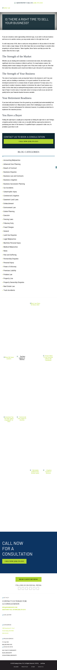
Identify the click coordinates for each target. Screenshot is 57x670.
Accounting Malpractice (11, 160)
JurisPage (42, 663)
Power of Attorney (9, 267)
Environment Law (9, 207)
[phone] (38, 588)
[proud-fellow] (48, 356)
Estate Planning (9, 211)
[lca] (48, 470)
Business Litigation (10, 180)
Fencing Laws (8, 219)
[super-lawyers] (9, 357)
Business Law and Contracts (13, 176)
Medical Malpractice (10, 247)
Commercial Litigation (11, 196)
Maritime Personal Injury (12, 243)
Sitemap (33, 666)
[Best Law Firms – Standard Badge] (35, 303)
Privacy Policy (25, 666)
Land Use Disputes (10, 235)
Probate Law (7, 274)
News (5, 251)
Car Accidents (8, 188)
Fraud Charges (8, 227)
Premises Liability (9, 270)
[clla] (22, 417)
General (6, 231)
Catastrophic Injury (10, 192)
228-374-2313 (5, 633)
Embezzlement (8, 203)
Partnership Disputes (10, 259)
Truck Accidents (9, 290)
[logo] (6, 8)
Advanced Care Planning (11, 164)
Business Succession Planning (14, 184)
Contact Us (40, 666)
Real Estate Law (9, 286)
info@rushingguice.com (9, 607)
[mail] (34, 588)
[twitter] (23, 588)
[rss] (30, 588)
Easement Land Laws (10, 200)
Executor (6, 215)
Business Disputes (9, 172)
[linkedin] (27, 588)
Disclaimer (16, 666)
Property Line (8, 278)
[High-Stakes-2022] (9, 417)
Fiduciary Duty (8, 223)
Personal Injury (8, 263)
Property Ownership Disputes (13, 282)
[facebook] (19, 588)
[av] (35, 470)
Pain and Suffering (9, 255)
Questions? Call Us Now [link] (14, 609)
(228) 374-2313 (38, 3)
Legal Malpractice (9, 239)
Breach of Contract (10, 168)
